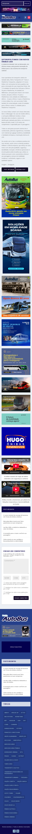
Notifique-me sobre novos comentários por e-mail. (15, 588)
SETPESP (21, 756)
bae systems (8, 716)
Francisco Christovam (12, 732)
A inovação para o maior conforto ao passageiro (15, 534)
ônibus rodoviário (10, 813)
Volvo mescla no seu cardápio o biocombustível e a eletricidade (13, 540)
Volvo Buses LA (9, 805)
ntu (21, 752)
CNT (24, 720)
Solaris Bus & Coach (11, 760)
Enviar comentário (21, 598)
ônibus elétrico (9, 809)
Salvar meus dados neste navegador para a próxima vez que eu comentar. (14, 583)
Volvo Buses (15, 801)
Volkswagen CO (18, 797)
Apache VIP (14, 712)
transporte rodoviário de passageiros (13, 772)
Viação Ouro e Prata (11, 785)
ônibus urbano (9, 817)
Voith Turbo (8, 793)
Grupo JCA (22, 736)
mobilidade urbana (10, 752)
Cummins (14, 724)
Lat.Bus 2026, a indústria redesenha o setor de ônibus (15, 528)
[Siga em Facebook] (25, 17)
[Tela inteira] (28, 472)
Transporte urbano (11, 777)
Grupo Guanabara (10, 736)
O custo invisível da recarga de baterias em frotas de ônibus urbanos (15, 516)
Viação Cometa (9, 781)
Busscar (12, 720)
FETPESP (19, 728)
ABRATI (6, 712)
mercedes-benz (9, 744)
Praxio (6, 756)
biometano (19, 716)
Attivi (23, 712)
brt (5, 720)
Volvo (6, 801)
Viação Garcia (22, 781)
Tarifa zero (8, 764)
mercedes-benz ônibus (12, 748)
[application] (16, 466)
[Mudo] (25, 472)
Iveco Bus (7, 740)
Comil (6, 724)
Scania (13, 756)
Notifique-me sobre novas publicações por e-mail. (15, 592)
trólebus (24, 777)
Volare (18, 793)
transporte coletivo (11, 768)
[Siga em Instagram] (29, 17)
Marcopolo (17, 740)
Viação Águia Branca (11, 789)
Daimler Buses (9, 728)
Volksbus (7, 797)
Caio (19, 720)
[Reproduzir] (4, 472)
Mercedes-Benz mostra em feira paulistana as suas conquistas (13, 522)
